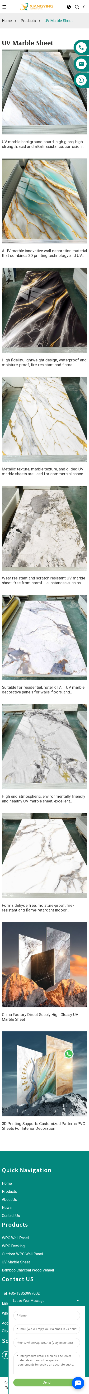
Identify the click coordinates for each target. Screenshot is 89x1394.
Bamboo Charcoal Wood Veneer (28, 1270)
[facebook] (6, 1355)
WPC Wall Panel (15, 1238)
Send (47, 1382)
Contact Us (11, 1215)
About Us (9, 1199)
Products (28, 20)
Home (7, 20)
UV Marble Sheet (59, 20)
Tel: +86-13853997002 (21, 1293)
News (7, 1207)
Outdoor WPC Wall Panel (22, 1254)
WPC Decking (13, 1246)
